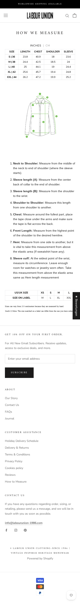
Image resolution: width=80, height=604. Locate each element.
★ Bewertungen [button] (76, 305)
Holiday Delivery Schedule (21, 441)
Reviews (10, 475)
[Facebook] (6, 530)
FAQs (8, 412)
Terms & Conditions (17, 454)
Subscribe (19, 373)
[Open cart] (74, 15)
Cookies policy (14, 468)
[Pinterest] (25, 530)
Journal (9, 418)
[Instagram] (15, 530)
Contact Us (12, 405)
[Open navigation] (6, 15)
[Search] (67, 15)
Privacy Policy (13, 461)
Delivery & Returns (17, 448)
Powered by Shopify (40, 558)
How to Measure (15, 482)
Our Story (11, 398)
